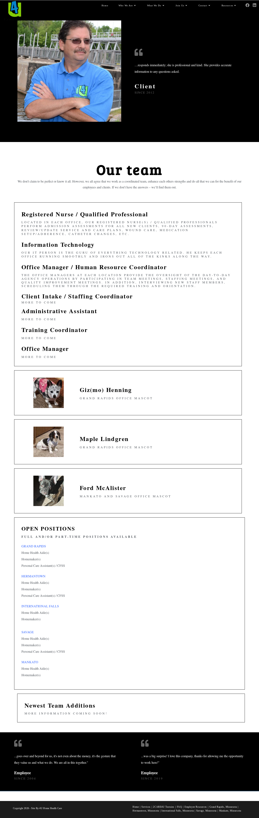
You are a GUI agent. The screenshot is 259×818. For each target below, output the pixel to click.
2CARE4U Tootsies (163, 806)
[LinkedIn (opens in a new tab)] (254, 5)
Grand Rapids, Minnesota (223, 806)
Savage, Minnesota (206, 810)
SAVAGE (27, 632)
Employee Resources (196, 806)
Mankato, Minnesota (230, 810)
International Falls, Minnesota (177, 810)
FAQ (179, 806)
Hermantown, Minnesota (146, 810)
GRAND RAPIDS (33, 546)
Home (136, 806)
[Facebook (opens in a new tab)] (247, 5)
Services (146, 806)
